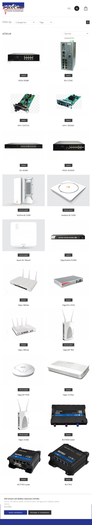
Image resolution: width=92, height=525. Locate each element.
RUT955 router (23, 484)
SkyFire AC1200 (23, 215)
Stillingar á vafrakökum (39, 512)
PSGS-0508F (23, 80)
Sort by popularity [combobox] (69, 34)
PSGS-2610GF (68, 170)
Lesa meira (8, 506)
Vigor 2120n (23, 439)
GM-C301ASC (68, 125)
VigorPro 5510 (68, 305)
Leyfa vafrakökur (15, 512)
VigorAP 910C (24, 395)
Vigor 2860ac (23, 305)
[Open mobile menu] (70, 8)
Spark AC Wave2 (24, 260)
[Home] (13, 13)
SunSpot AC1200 (68, 215)
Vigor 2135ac (68, 395)
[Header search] (77, 8)
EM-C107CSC (24, 125)
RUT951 (68, 484)
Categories (21, 22)
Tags (41, 22)
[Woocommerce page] (88, 22)
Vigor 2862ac (23, 350)
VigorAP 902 (68, 350)
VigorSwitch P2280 (68, 260)
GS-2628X (23, 170)
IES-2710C (68, 80)
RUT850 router (68, 439)
